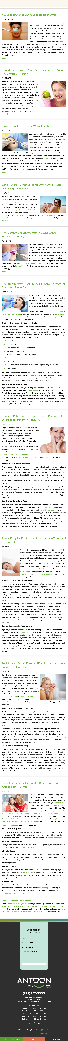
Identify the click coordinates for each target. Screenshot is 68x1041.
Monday (25, 1008)
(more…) (5, 59)
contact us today (32, 390)
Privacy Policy (46, 1030)
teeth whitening (11, 210)
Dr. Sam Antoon (20, 266)
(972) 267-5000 (34, 993)
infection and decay (54, 838)
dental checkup (42, 888)
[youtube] (39, 1023)
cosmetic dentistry (48, 215)
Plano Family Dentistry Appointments (16, 900)
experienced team (47, 510)
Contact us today (48, 507)
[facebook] (34, 1023)
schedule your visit (27, 757)
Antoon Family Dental (27, 210)
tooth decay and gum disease (19, 904)
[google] (28, 1023)
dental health (58, 803)
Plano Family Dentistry (10, 825)
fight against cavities (27, 847)
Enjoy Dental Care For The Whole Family (25, 126)
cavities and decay (58, 805)
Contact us (24, 632)
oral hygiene (28, 872)
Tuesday (25, 1011)
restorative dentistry (9, 702)
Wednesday (26, 1014)
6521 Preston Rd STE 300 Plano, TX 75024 (34, 998)
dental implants (35, 702)
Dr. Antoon (36, 813)
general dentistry (46, 574)
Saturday (25, 1019)
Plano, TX (62, 42)
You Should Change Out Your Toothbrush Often (29, 14)
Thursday (25, 1016)
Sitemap (38, 1030)
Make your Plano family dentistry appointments (19, 906)
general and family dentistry (26, 457)
